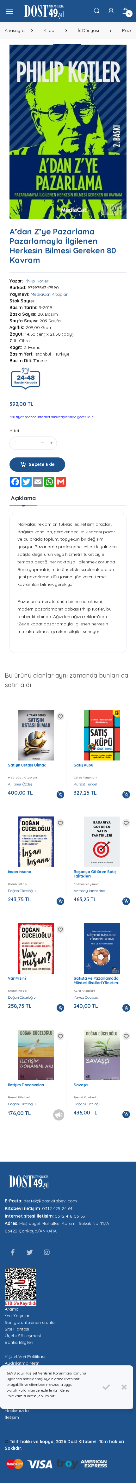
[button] (96, 10)
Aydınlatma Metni (22, 1363)
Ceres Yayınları (85, 777)
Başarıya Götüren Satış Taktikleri (95, 873)
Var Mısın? (17, 978)
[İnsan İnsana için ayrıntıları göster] (36, 844)
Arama (12, 1309)
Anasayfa (15, 30)
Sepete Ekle (42, 464)
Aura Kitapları (84, 990)
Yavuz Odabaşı (86, 997)
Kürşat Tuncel (85, 784)
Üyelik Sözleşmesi (23, 1335)
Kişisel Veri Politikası (25, 1356)
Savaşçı (81, 1085)
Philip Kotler (36, 281)
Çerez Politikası (21, 1413)
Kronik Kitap (17, 884)
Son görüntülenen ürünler (30, 1322)
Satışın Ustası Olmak (27, 765)
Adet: (14, 430)
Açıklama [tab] (23, 498)
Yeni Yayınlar (17, 1316)
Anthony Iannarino (89, 890)
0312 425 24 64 (57, 1208)
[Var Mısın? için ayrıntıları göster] (36, 950)
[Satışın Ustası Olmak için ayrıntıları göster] (36, 736)
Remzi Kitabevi (19, 1097)
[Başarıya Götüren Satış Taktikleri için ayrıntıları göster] (101, 844)
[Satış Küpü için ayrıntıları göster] (101, 738)
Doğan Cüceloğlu (22, 890)
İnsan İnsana (19, 871)
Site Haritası (17, 1329)
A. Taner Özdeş (20, 784)
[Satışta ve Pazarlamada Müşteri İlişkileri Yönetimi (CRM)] (101, 949)
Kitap (49, 30)
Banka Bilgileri (19, 1342)
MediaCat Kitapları (50, 294)
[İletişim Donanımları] (36, 1056)
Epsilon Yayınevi (86, 884)
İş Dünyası (88, 30)
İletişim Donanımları (26, 1085)
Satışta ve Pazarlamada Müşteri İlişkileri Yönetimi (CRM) (96, 983)
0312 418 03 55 (70, 1216)
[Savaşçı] (101, 1056)
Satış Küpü (83, 765)
